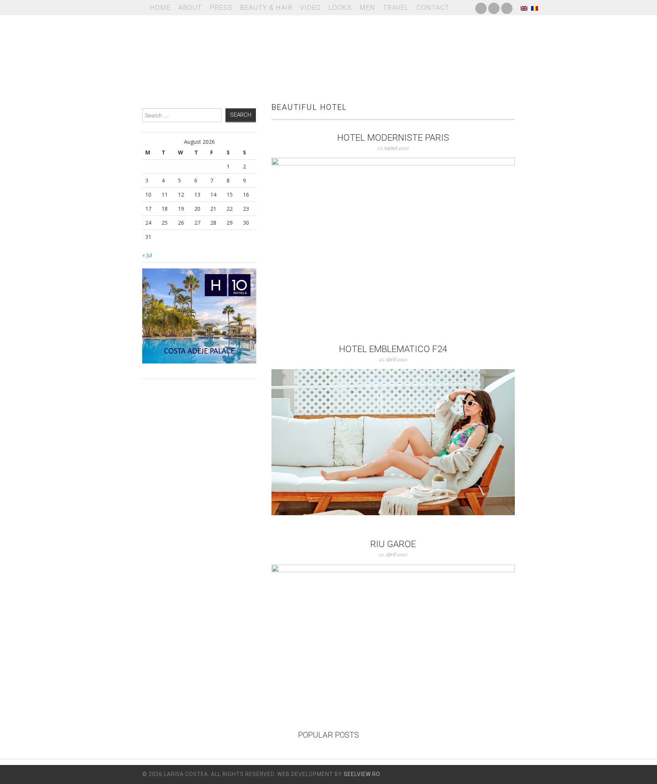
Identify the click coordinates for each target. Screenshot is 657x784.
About (190, 7)
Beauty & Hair (266, 7)
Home (160, 7)
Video (310, 7)
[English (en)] (524, 7)
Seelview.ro (362, 774)
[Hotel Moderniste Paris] (393, 239)
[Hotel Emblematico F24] (393, 442)
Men (367, 7)
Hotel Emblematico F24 (393, 349)
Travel (396, 7)
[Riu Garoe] (393, 625)
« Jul (147, 255)
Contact (433, 7)
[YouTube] (493, 7)
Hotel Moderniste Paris (393, 137)
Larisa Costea (328, 53)
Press (220, 7)
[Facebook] (480, 7)
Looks (340, 7)
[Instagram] (506, 7)
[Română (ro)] (534, 7)
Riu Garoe (393, 544)
